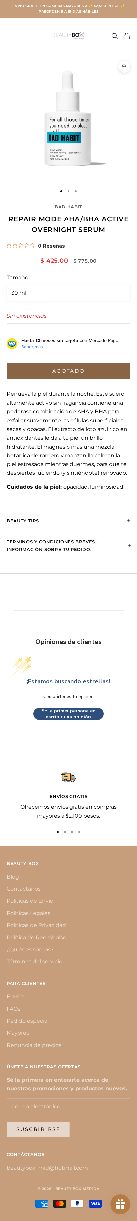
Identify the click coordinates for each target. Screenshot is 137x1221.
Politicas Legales (28, 913)
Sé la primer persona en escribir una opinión (68, 714)
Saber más (32, 346)
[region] (68, 795)
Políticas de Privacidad (36, 925)
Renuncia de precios (34, 1045)
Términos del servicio (34, 961)
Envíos (15, 996)
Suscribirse (38, 1129)
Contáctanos (24, 889)
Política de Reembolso (36, 937)
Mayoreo (18, 1033)
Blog (13, 877)
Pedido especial (28, 1021)
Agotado (68, 371)
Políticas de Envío (30, 901)
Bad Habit (68, 206)
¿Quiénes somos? (30, 949)
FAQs (13, 1009)
